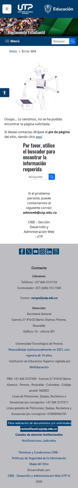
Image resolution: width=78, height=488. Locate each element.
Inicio (13, 51)
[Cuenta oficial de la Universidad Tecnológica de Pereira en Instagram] (42, 251)
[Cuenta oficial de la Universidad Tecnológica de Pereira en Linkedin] (49, 251)
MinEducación (39, 367)
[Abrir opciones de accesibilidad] (5, 92)
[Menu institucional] (6, 9)
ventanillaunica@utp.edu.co (38, 429)
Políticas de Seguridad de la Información (39, 458)
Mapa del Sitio (39, 464)
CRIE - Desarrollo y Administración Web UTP (37, 476)
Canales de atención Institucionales (39, 435)
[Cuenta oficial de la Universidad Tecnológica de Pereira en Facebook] (22, 251)
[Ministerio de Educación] (58, 9)
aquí (39, 137)
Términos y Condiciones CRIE (38, 452)
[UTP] (26, 9)
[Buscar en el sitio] (72, 41)
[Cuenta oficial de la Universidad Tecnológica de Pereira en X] (29, 251)
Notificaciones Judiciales (39, 440)
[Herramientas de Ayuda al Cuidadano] (56, 251)
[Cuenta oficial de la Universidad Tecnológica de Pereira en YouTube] (36, 251)
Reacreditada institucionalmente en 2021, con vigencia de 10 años (39, 352)
